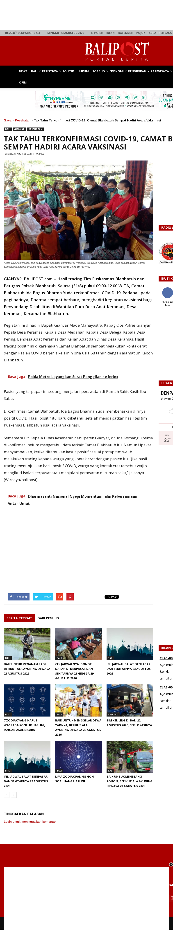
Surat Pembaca (160, 33)
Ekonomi (116, 71)
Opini (23, 82)
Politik (68, 71)
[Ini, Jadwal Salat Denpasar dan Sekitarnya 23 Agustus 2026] (130, 644)
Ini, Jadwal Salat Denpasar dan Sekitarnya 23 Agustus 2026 (129, 668)
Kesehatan (22, 120)
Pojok (140, 33)
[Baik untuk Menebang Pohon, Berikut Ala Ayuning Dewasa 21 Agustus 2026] (130, 757)
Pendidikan (137, 71)
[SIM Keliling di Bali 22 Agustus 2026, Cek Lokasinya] (130, 700)
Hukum (83, 71)
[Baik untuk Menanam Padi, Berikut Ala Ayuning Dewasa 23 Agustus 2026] (27, 644)
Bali (34, 71)
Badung (113, 714)
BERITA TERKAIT (19, 618)
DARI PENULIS (48, 618)
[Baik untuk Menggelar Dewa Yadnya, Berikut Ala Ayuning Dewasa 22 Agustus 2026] (78, 700)
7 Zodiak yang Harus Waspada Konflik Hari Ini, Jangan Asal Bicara (24, 725)
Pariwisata (160, 71)
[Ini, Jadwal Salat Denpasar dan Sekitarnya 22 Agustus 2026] (27, 757)
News (23, 71)
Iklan (110, 33)
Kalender (125, 33)
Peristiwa (50, 71)
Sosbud (98, 71)
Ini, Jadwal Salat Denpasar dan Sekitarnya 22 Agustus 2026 (26, 781)
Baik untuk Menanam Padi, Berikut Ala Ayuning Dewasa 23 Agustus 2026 (27, 668)
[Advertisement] (86, 898)
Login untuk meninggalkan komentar (30, 821)
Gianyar (19, 129)
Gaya (7, 120)
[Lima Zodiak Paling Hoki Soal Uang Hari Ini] (78, 757)
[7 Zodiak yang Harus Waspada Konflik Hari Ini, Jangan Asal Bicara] (27, 700)
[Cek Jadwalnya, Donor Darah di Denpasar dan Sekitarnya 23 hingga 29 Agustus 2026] (78, 644)
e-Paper (97, 33)
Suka (167, 289)
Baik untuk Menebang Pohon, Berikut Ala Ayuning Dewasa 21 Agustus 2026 (130, 781)
